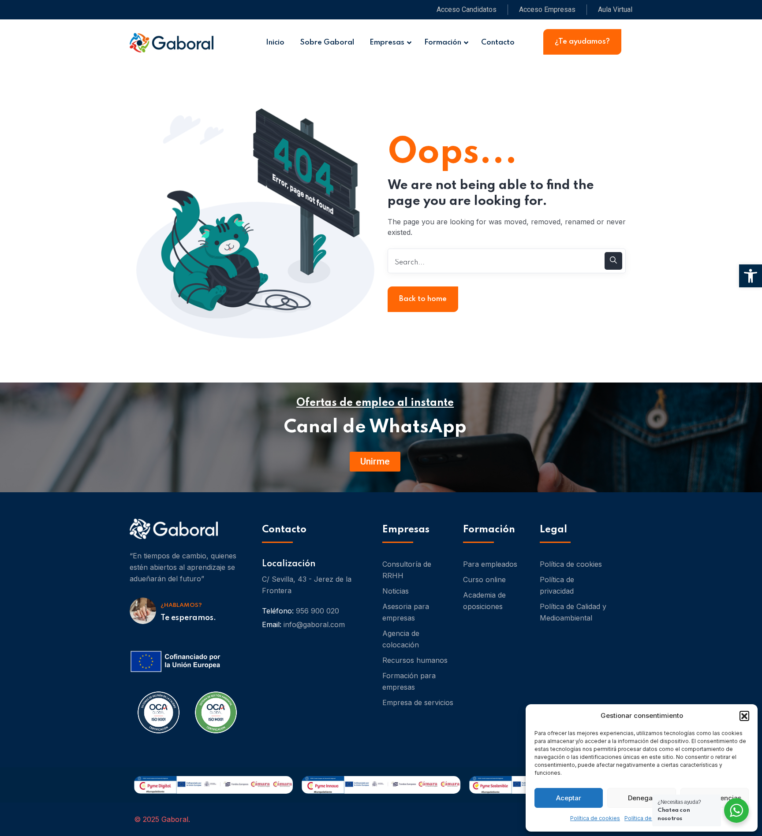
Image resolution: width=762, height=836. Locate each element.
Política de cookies (595, 818)
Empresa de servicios (417, 702)
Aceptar (568, 798)
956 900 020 (317, 610)
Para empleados (490, 564)
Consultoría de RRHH (406, 570)
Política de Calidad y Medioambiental (573, 612)
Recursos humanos (415, 660)
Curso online (484, 579)
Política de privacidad (557, 585)
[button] (744, 715)
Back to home (423, 299)
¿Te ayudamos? (582, 41)
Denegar (641, 798)
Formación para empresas (409, 681)
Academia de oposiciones (484, 601)
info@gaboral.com (314, 624)
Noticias (395, 591)
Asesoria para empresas (405, 612)
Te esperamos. (188, 618)
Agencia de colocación (400, 639)
